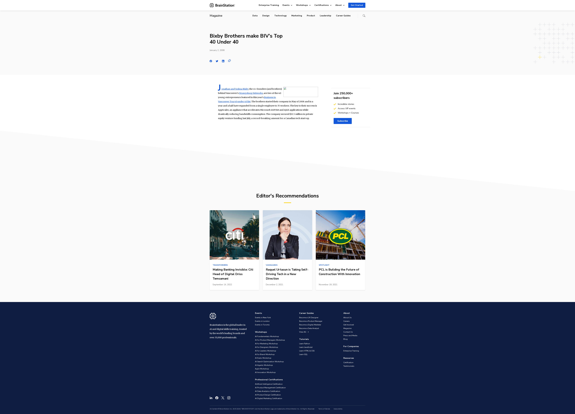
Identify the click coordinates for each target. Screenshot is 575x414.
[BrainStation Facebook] (216, 397)
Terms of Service (324, 409)
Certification (348, 362)
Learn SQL (303, 354)
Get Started (357, 5)
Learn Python (304, 343)
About (338, 5)
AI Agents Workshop (264, 365)
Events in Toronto (262, 325)
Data (255, 15)
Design (266, 15)
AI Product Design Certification (268, 395)
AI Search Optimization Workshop (269, 361)
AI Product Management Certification (270, 387)
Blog (345, 339)
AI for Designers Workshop (266, 347)
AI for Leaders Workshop (265, 351)
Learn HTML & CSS (306, 351)
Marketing (296, 15)
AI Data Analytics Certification (267, 391)
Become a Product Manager (310, 321)
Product (311, 15)
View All (303, 332)
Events (286, 5)
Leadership (325, 15)
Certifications (321, 5)
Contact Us (348, 332)
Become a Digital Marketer (310, 325)
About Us (347, 317)
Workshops (302, 5)
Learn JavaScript (306, 347)
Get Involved (348, 325)
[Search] (364, 15)
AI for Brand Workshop (265, 354)
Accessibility (337, 409)
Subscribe (342, 120)
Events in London (262, 321)
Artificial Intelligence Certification (269, 384)
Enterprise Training (269, 5)
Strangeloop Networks (251, 93)
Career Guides (343, 15)
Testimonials (348, 366)
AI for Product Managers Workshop (270, 340)
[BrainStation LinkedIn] (211, 398)
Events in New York (263, 317)
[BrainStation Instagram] (228, 397)
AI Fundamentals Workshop (267, 336)
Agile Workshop (262, 369)
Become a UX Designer (308, 317)
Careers (346, 321)
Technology (280, 15)
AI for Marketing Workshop (266, 343)
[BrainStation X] (222, 397)
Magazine (347, 328)
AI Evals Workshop (263, 358)
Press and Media (350, 335)
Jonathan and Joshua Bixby (234, 89)
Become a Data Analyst (309, 328)
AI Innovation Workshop (265, 372)
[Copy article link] (229, 60)
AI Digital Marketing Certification (268, 398)
